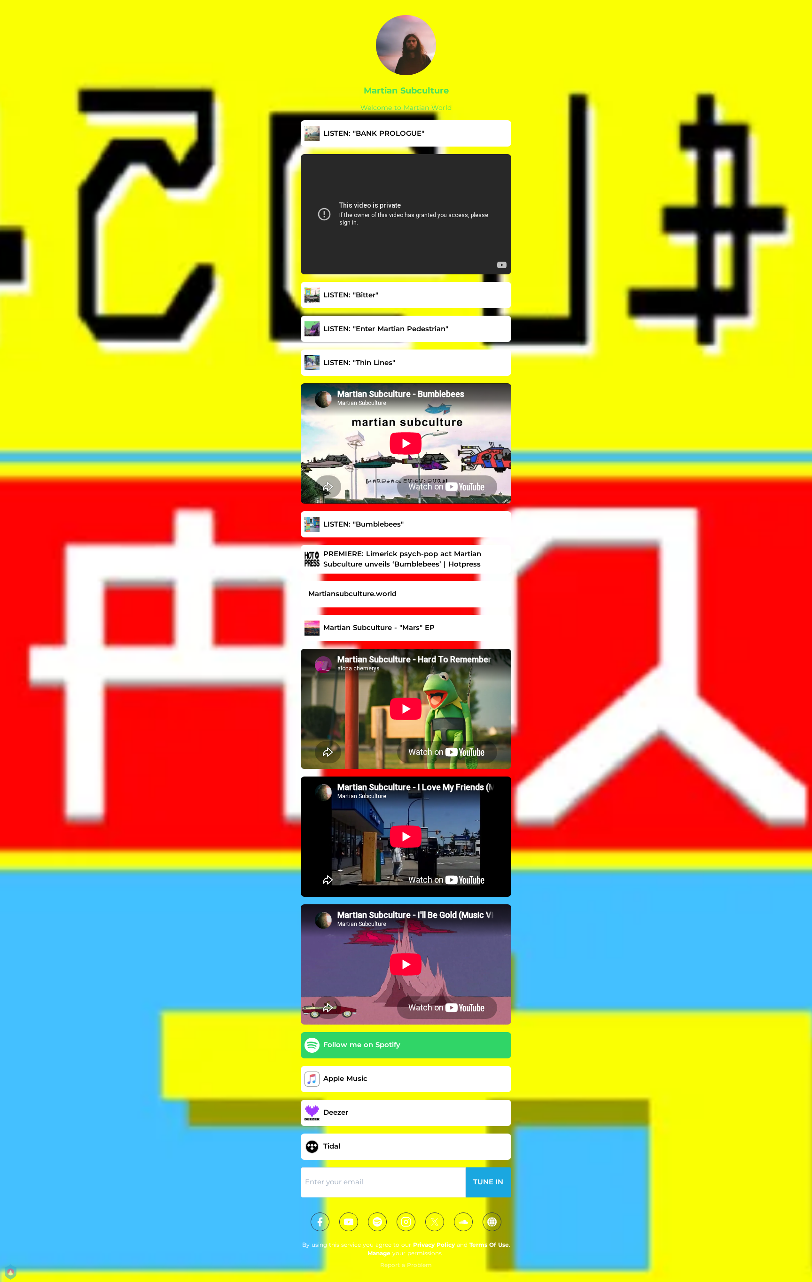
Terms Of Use (489, 1244)
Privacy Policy (434, 1244)
